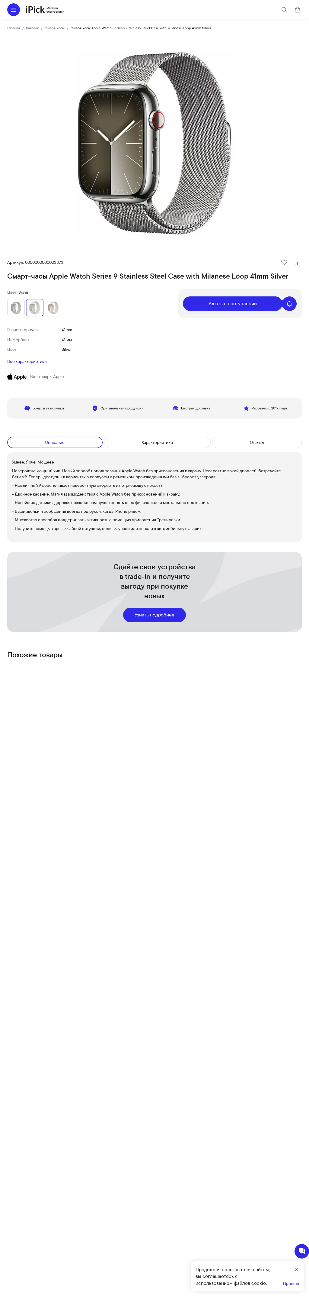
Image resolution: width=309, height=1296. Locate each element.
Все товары (47, 376)
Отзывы (257, 442)
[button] (147, 255)
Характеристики (157, 442)
